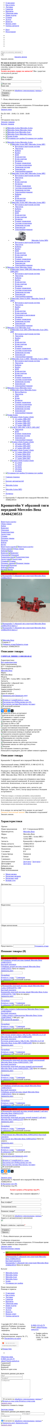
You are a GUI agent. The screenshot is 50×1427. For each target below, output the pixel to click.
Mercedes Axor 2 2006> (39, 359)
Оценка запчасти (12, 26)
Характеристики (7, 557)
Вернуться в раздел (8, 547)
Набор (3, 551)
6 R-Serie (18, 469)
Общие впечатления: (9, 925)
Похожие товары (7, 563)
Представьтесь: (7, 946)
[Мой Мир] (8, 710)
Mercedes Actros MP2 (37, 173)
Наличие (4, 565)
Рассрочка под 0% (24, 702)
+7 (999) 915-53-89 (8, 112)
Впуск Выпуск (21, 392)
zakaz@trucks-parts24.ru (10, 1361)
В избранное (6, 979)
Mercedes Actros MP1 (37, 144)
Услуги (8, 19)
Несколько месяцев (13, 876)
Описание (5, 555)
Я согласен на (23, 91)
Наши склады (11, 15)
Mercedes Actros (26, 128)
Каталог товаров (8, 122)
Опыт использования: (9, 870)
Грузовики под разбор (34, 138)
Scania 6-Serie (28, 461)
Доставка (9, 7)
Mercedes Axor (24, 132)
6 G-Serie (18, 463)
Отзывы (9, 17)
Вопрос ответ (11, 24)
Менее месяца (11, 874)
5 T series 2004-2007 (22, 458)
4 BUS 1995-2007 (33, 427)
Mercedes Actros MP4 (40, 240)
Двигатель (19, 148)
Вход (8, 30)
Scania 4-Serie (28, 442)
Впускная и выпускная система (27, 146)
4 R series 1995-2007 (23, 446)
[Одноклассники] (5, 710)
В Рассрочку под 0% (9, 1184)
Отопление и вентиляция (25, 315)
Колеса (17, 180)
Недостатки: (6, 905)
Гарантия (9, 9)
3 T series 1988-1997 (22, 425)
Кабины (18, 194)
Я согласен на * (23, 1399)
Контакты (9, 11)
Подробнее (5, 975)
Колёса (17, 153)
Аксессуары (5, 559)
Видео (3, 569)
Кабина (18, 151)
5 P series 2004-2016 (22, 454)
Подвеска (18, 161)
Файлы (4, 567)
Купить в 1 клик (22, 700)
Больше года (10, 880)
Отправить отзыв (41, 946)
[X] (12, 710)
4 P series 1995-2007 (22, 444)
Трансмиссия (20, 169)
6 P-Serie (18, 467)
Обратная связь (12, 13)
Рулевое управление (23, 163)
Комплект (5, 553)
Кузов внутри (20, 157)
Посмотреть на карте (12, 1338)
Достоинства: (6, 884)
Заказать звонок (20, 57)
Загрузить (27, 862)
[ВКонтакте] (2, 710)
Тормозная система (22, 167)
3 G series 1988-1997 (23, 419)
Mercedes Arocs (26, 134)
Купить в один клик (27, 1401)
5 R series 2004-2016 (23, 456)
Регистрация (11, 32)
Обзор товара (6, 549)
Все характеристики (9, 662)
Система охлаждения (23, 165)
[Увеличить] (25, 578)
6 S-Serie (18, 471)
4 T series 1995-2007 (22, 448)
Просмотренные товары (10, 1249)
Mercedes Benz (6, 671)
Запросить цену (21, 1423)
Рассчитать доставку (27, 704)
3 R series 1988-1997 (23, 423)
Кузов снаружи (21, 159)
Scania (15, 136)
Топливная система (22, 406)
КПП (17, 155)
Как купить (10, 5)
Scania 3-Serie (28, 417)
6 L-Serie (18, 465)
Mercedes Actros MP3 (37, 202)
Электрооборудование (24, 171)
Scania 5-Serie (28, 450)
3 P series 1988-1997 (22, 421)
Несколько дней (12, 878)
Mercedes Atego (26, 130)
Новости (9, 22)
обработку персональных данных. (28, 91)
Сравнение (20, 977)
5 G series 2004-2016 (23, 452)
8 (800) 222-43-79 (7, 57)
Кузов (17, 398)
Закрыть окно (6, 109)
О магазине (10, 3)
